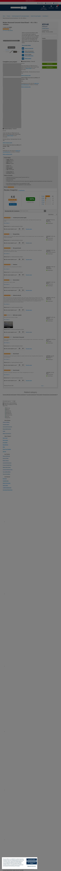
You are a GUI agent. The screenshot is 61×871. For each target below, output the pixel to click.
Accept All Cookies (31, 859)
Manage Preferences (32, 866)
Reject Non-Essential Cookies (32, 863)
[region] (19, 863)
